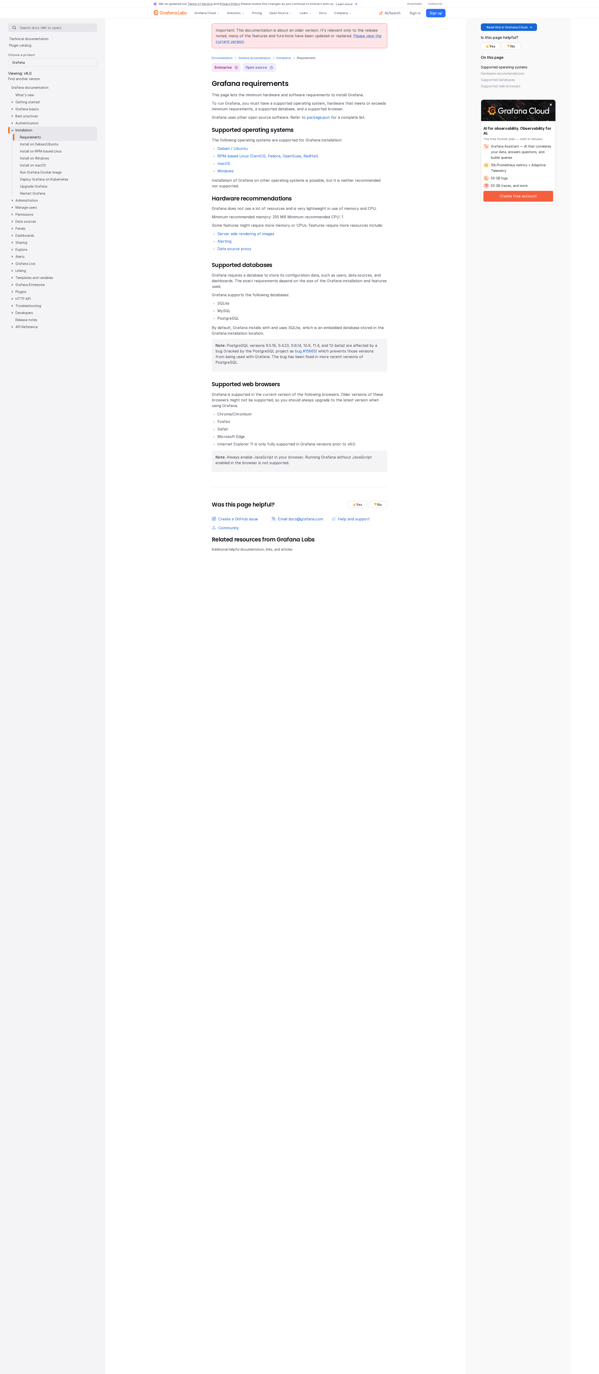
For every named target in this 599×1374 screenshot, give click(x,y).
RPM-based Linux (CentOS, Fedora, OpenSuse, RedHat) (267, 156)
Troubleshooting (28, 306)
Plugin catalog (20, 45)
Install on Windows (34, 158)
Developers (24, 313)
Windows (225, 171)
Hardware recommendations (502, 73)
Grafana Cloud (205, 13)
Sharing (21, 242)
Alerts (20, 257)
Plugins (20, 292)
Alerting (224, 241)
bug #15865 (305, 351)
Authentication (27, 123)
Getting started (27, 102)
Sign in (415, 13)
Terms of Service (200, 4)
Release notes (26, 320)
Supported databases (498, 80)
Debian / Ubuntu (232, 148)
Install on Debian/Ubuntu (39, 144)
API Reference (26, 327)
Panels (20, 228)
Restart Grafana (32, 193)
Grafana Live (25, 264)
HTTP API (23, 299)
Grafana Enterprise (30, 285)
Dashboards (24, 235)
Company (341, 13)
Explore (21, 250)
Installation (283, 58)
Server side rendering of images (245, 233)
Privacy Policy (230, 4)
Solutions (234, 13)
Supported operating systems (504, 67)
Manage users (26, 207)
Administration (26, 200)
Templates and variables (34, 278)
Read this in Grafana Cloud (507, 27)
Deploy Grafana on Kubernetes (44, 179)
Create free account (518, 196)
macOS (223, 163)
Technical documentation (28, 39)
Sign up (436, 13)
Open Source (279, 13)
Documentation (222, 58)
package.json (318, 117)
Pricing (257, 13)
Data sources (25, 221)
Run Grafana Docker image (41, 172)
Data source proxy (234, 248)
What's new (24, 95)
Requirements (30, 137)
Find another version (24, 79)
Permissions (24, 214)
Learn (304, 13)
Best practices (26, 116)
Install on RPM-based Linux (41, 151)
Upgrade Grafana (33, 186)
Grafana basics (27, 109)
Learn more (344, 4)
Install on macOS (33, 165)
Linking (20, 271)
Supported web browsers (500, 86)
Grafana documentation (254, 58)
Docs (322, 13)
